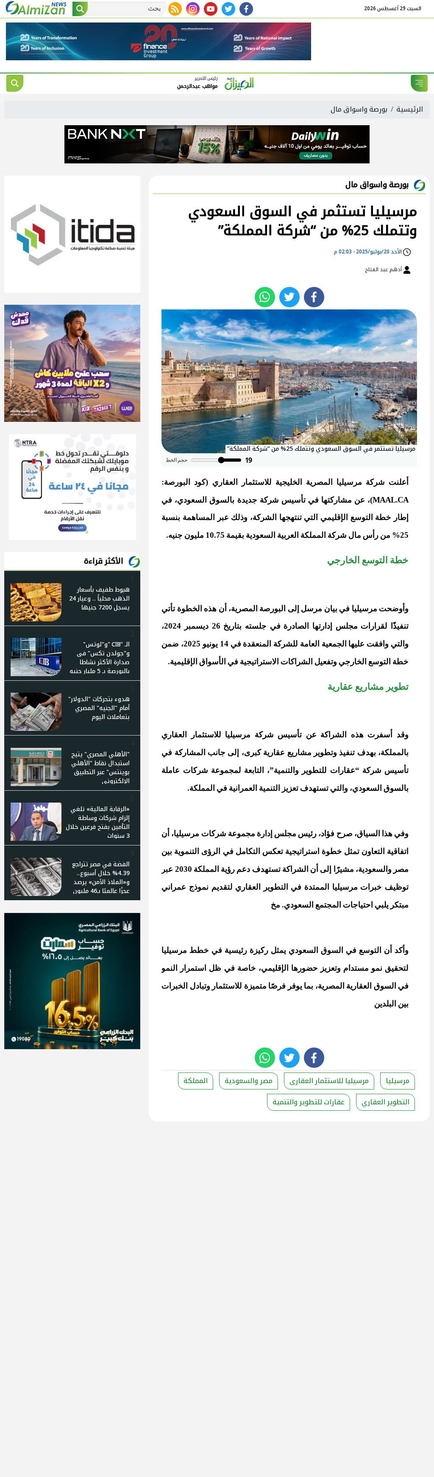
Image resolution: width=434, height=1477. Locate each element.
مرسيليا (397, 1080)
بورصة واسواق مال (359, 109)
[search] (14, 83)
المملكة (196, 1080)
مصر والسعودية (249, 1080)
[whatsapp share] (265, 297)
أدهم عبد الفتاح (384, 269)
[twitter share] (289, 297)
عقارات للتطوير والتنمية (309, 1102)
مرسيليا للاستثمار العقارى (329, 1080)
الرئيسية (409, 109)
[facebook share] (314, 297)
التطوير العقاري (385, 1102)
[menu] (419, 83)
